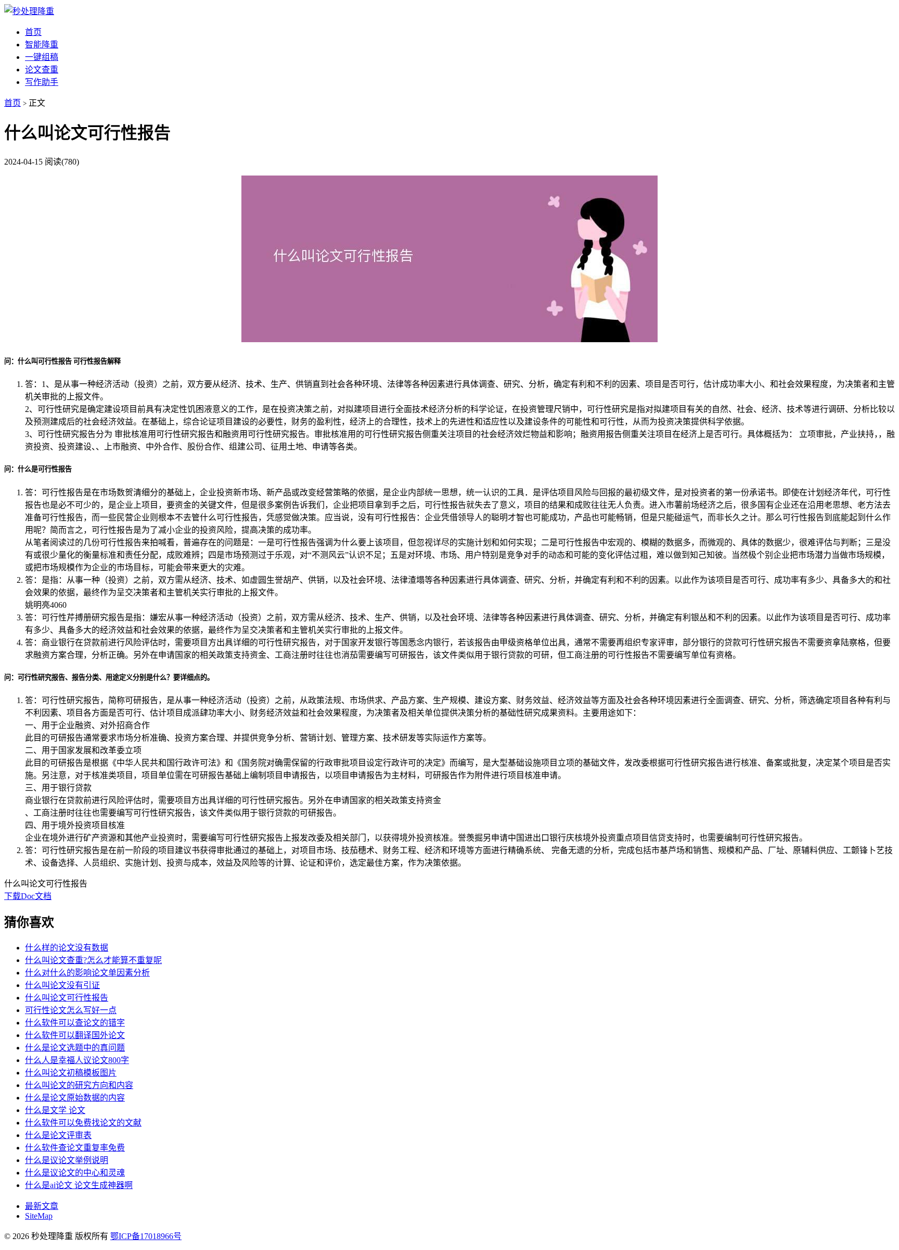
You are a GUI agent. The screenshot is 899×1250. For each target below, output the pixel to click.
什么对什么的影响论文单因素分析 (87, 972)
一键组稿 (41, 57)
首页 (33, 32)
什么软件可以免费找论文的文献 (83, 1122)
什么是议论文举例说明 (66, 1160)
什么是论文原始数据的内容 (75, 1097)
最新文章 (41, 1206)
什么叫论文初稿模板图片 (71, 1072)
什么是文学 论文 (55, 1110)
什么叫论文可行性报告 (66, 997)
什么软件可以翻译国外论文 (75, 1035)
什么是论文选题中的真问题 (75, 1047)
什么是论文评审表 (58, 1135)
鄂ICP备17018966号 (146, 1236)
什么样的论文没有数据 (66, 947)
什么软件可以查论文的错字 (75, 1022)
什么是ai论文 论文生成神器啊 (79, 1185)
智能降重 (41, 44)
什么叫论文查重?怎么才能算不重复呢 (93, 960)
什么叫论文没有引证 (62, 985)
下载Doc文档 (28, 896)
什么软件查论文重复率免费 (75, 1147)
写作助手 (41, 82)
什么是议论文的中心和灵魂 (75, 1172)
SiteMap (39, 1215)
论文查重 (41, 69)
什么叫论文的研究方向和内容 (79, 1085)
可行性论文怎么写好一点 (71, 1010)
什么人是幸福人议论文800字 (77, 1060)
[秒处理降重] (29, 11)
